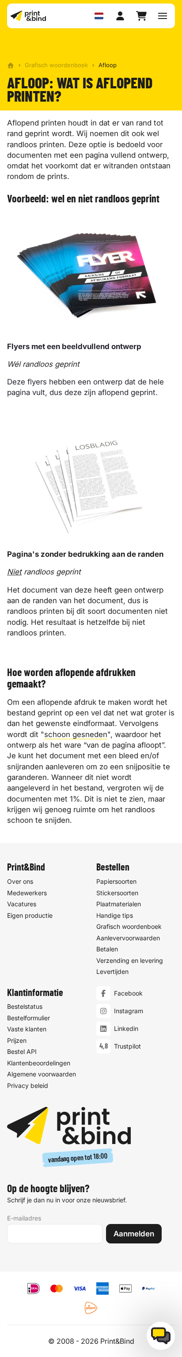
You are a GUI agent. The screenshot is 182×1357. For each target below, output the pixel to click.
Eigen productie (30, 915)
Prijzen (17, 1040)
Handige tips (114, 915)
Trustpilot (127, 1046)
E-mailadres (24, 1218)
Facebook (128, 993)
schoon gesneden (75, 734)
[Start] (10, 65)
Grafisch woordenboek (56, 64)
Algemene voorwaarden (41, 1074)
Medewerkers (27, 893)
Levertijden (112, 971)
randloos (22, 144)
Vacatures (21, 904)
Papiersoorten (116, 881)
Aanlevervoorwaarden (128, 938)
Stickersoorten (117, 893)
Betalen (107, 949)
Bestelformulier (28, 1018)
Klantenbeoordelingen (38, 1063)
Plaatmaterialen (118, 904)
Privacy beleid (27, 1085)
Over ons (20, 881)
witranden (120, 165)
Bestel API (22, 1051)
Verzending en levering (129, 960)
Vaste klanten (26, 1029)
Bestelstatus (24, 1006)
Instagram (128, 1011)
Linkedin (126, 1028)
